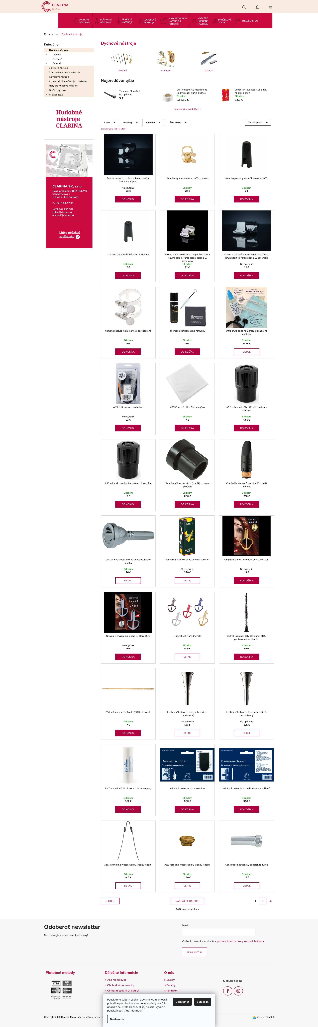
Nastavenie (117, 1019)
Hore (111, 901)
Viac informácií (133, 1010)
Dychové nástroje (59, 49)
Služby (170, 979)
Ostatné (56, 63)
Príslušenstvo (56, 94)
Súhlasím (202, 1001)
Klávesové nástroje (59, 76)
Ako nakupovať (116, 979)
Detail (247, 351)
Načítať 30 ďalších (187, 901)
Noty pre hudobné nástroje (63, 85)
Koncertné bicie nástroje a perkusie (68, 81)
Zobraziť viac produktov (186, 108)
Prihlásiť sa (194, 952)
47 (270, 901)
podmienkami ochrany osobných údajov (240, 941)
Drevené (56, 54)
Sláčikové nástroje (58, 67)
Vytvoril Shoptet (265, 1017)
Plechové (57, 58)
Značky (170, 985)
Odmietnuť (182, 1001)
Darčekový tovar (57, 90)
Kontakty (172, 990)
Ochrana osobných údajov (123, 990)
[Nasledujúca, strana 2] (263, 901)
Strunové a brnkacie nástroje (64, 72)
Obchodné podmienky (120, 985)
